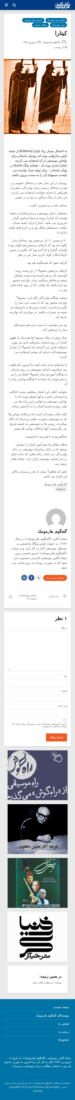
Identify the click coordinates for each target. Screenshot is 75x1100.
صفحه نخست (61, 1007)
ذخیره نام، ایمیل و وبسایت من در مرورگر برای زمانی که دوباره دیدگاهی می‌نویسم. (39, 725)
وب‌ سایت (62, 705)
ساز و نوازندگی (58, 25)
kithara (60, 489)
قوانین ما (63, 1023)
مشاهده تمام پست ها (55, 578)
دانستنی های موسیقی (33, 20)
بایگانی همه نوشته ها (56, 20)
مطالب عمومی (40, 25)
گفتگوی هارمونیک (52, 42)
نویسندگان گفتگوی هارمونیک (52, 1015)
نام (65, 676)
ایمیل (63, 691)
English (64, 1040)
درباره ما (64, 1031)
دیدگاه (64, 628)
